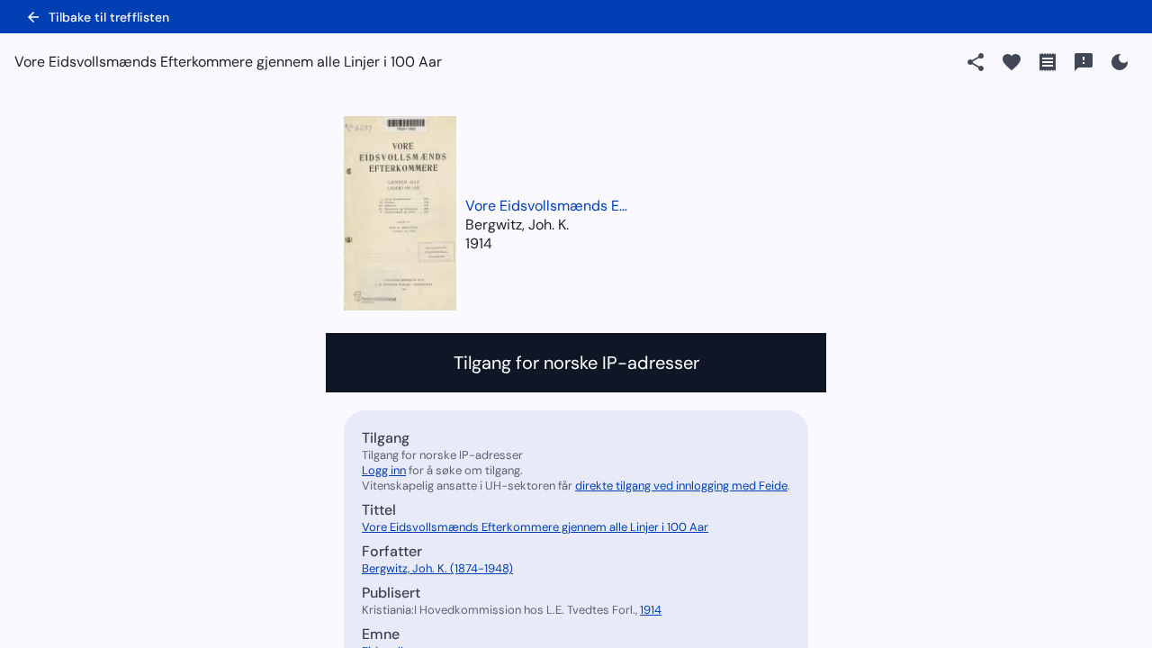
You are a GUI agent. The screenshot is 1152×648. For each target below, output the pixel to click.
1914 (478, 243)
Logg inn (384, 470)
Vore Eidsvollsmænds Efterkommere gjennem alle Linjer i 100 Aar (546, 205)
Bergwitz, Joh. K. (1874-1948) (437, 568)
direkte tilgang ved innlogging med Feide (681, 485)
